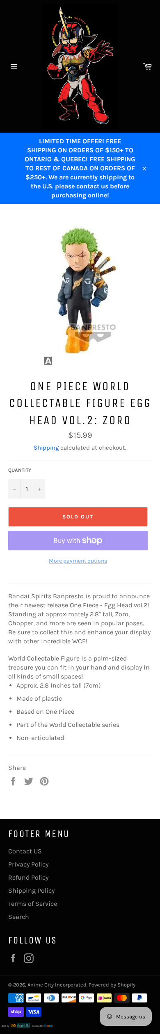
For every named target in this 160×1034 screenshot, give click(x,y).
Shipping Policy (31, 890)
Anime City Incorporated (57, 985)
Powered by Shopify (112, 985)
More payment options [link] (78, 560)
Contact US (25, 851)
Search (18, 917)
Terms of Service (32, 903)
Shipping (46, 447)
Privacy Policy (28, 864)
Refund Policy (28, 877)
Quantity (19, 470)
